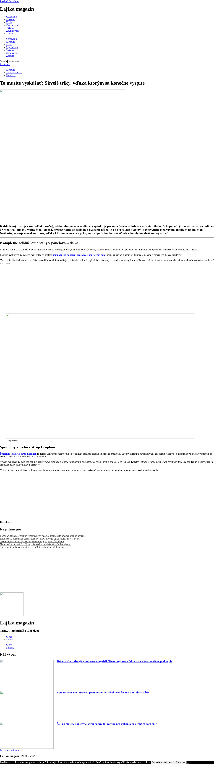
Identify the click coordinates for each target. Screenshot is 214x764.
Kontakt (10, 639)
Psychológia (12, 25)
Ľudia (9, 22)
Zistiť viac (180, 762)
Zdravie (10, 33)
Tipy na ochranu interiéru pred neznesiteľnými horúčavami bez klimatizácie (103, 692)
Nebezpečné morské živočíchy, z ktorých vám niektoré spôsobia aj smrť (35, 544)
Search (3, 61)
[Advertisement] (94, 195)
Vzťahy (10, 28)
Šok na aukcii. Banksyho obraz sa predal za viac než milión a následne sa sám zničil (107, 723)
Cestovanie (11, 16)
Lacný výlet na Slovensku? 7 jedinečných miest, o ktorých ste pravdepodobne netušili (42, 536)
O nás (9, 636)
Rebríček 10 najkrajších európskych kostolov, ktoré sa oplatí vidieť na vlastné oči (40, 538)
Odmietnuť (169, 762)
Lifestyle (10, 19)
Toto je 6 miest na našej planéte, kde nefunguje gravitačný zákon (32, 541)
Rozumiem (157, 762)
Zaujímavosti (12, 30)
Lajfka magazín (17, 9)
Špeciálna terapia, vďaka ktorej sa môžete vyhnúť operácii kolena (32, 547)
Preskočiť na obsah (9, 1)
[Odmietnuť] (188, 763)
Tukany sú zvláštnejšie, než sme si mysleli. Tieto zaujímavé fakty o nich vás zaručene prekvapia (114, 661)
